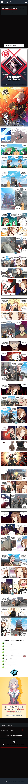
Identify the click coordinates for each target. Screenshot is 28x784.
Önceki (4, 13)
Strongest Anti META (9, 8)
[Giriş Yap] (25, 2)
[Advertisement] (14, 30)
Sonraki (11, 13)
